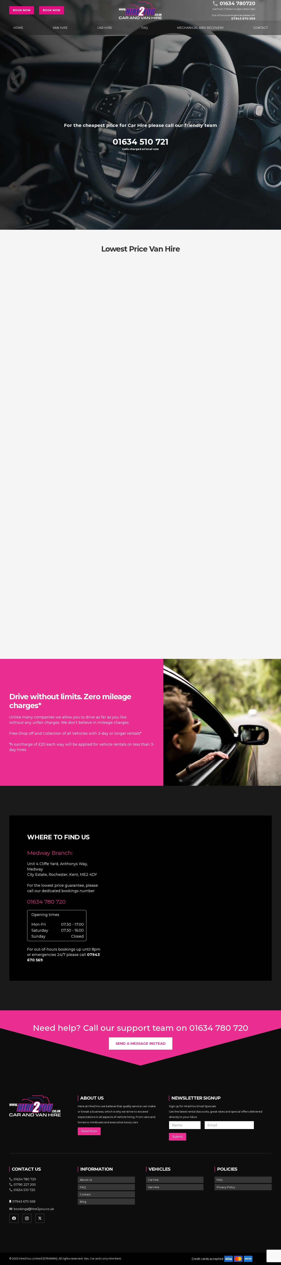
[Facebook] (14, 1218)
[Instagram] (26, 1218)
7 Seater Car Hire (230, 471)
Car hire (153, 1179)
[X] (39, 1218)
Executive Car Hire (50, 471)
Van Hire (153, 1187)
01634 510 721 (140, 142)
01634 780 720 (46, 901)
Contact (85, 1194)
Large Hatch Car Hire (231, 340)
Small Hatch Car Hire (140, 340)
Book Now (21, 10)
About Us (86, 1179)
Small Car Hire (50, 340)
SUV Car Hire (140, 471)
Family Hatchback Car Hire (51, 602)
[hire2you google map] (194, 897)
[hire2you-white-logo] (140, 10)
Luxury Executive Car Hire (140, 602)
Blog (83, 1201)
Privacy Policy (226, 1187)
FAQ (83, 1187)
